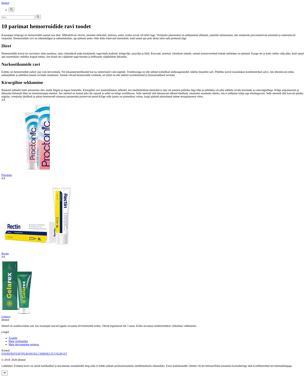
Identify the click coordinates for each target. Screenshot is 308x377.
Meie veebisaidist (18, 341)
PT (20, 353)
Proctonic (6, 175)
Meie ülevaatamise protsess (24, 344)
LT (50, 353)
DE (7, 353)
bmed (5, 2)
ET (65, 353)
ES (17, 353)
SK (47, 353)
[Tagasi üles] (4, 373)
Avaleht (13, 338)
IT (14, 353)
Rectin (5, 253)
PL (24, 353)
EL (36, 353)
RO (28, 353)
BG (62, 353)
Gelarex (5, 316)
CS (39, 353)
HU (32, 353)
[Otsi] (11, 9)
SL (58, 353)
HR (43, 353)
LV (54, 353)
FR (11, 353)
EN (3, 353)
